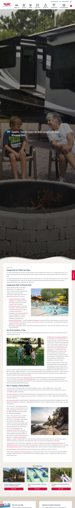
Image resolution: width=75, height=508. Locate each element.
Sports (71, 1)
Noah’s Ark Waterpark (34, 320)
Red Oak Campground (12, 394)
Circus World (16, 419)
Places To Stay (37, 7)
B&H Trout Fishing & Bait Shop (27, 379)
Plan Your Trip (45, 7)
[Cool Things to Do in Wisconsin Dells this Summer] (61, 475)
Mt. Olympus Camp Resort (15, 325)
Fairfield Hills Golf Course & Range (22, 451)
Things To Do (16, 7)
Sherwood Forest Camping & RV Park (18, 313)
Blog (60, 1)
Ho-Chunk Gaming (11, 449)
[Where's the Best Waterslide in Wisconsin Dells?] (37, 475)
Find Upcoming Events (64, 7)
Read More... (14, 488)
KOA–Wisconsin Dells (14, 306)
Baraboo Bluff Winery (57, 443)
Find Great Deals (54, 7)
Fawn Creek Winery (28, 377)
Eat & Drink (24, 7)
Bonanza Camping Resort (15, 320)
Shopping (30, 7)
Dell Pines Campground (12, 400)
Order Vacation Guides (54, 1)
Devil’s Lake (19, 406)
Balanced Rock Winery (12, 445)
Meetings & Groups (65, 1)
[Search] (71, 6)
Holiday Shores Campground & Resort (58, 337)
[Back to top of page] (72, 505)
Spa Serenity (34, 445)
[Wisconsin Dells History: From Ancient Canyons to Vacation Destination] (14, 475)
